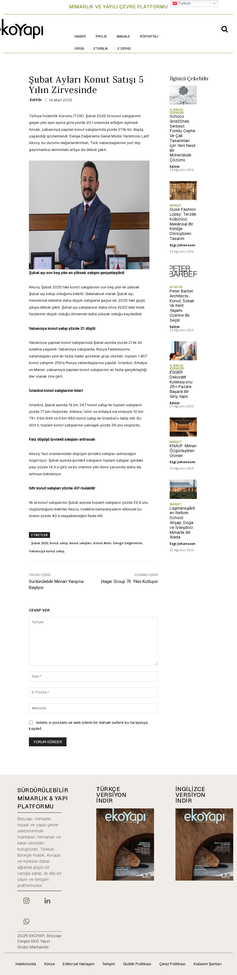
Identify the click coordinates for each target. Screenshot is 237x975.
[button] (224, 29)
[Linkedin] (47, 901)
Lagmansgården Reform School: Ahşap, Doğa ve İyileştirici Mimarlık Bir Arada (182, 523)
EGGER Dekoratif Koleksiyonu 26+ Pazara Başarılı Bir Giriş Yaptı (181, 384)
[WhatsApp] (26, 922)
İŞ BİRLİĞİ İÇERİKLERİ (177, 111)
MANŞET (176, 205)
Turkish (184, 3)
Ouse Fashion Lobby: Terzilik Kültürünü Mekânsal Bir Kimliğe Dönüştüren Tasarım (183, 224)
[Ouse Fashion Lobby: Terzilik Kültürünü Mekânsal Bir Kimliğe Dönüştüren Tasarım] (183, 190)
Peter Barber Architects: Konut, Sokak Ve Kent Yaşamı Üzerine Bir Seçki (182, 305)
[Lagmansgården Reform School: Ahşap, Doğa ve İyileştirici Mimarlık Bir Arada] (183, 489)
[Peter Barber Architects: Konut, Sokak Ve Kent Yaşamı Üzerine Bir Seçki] (183, 272)
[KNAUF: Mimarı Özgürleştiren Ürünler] (183, 427)
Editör (36, 100)
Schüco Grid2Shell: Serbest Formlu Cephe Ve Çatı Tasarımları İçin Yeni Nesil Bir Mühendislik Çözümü (182, 138)
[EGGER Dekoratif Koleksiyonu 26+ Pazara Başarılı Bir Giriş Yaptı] (183, 350)
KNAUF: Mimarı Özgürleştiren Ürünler (183, 450)
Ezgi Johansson (182, 245)
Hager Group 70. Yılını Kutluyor (129, 581)
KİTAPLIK (176, 287)
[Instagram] (26, 901)
